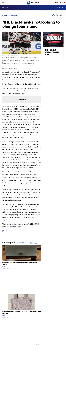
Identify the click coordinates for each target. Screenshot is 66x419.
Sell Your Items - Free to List (22, 243)
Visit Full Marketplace (33, 243)
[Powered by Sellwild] (38, 345)
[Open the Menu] (2, 2)
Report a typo (6, 230)
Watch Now (59, 2)
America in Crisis (9, 15)
